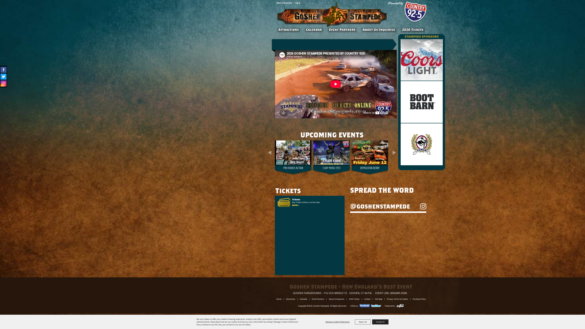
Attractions (288, 30)
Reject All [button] (363, 322)
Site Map (378, 299)
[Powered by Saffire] (400, 306)
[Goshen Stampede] (332, 14)
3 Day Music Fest (331, 168)
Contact (367, 299)
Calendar (314, 30)
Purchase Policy (419, 299)
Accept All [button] (380, 322)
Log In (297, 3)
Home (279, 299)
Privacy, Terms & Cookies (397, 299)
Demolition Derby (369, 168)
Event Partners (342, 30)
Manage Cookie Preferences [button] (338, 322)
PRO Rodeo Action (293, 168)
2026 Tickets (413, 30)
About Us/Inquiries (379, 30)
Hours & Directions (284, 3)
